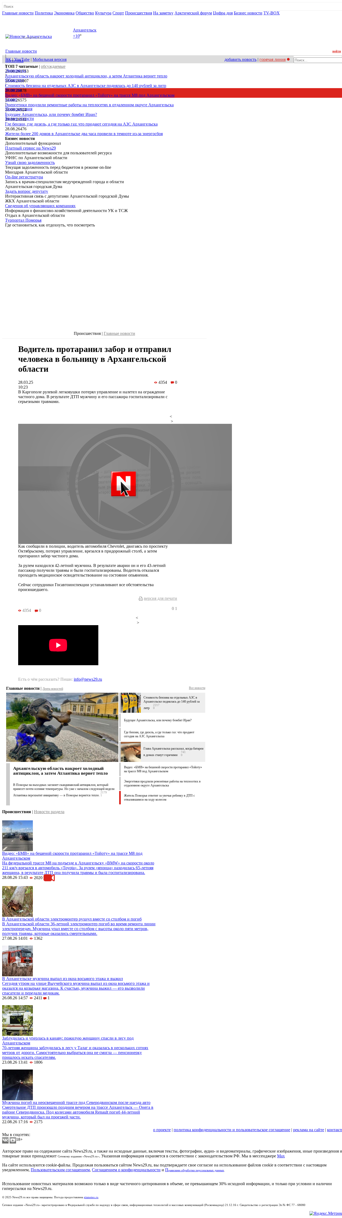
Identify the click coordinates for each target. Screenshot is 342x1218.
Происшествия (138, 13)
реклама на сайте (308, 1129)
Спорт (118, 13)
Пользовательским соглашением (60, 1170)
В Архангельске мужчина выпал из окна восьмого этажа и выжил (62, 978)
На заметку (163, 13)
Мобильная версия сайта (26, 1129)
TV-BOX (271, 13)
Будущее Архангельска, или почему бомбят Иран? (51, 114)
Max (281, 1156)
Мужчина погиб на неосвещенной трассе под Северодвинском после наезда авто (76, 1102)
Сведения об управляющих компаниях (40, 205)
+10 (76, 36)
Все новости (197, 688)
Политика (44, 13)
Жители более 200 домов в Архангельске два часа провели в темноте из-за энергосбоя (84, 133)
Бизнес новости (248, 13)
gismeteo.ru (91, 1197)
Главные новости (18, 13)
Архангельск (84, 30)
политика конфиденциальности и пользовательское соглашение (232, 1129)
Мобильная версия (50, 59)
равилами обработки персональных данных (196, 1170)
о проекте (162, 1129)
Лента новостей (52, 689)
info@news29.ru (88, 679)
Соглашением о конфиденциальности (126, 1170)
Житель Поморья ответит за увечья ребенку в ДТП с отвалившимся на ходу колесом (159, 797)
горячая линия (272, 59)
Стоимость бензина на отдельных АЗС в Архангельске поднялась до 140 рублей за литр (85, 85)
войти (336, 51)
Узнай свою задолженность (30, 162)
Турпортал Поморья (23, 220)
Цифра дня (223, 13)
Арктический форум (193, 13)
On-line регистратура (24, 177)
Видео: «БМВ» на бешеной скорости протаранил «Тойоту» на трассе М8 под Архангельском (89, 95)
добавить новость (240, 59)
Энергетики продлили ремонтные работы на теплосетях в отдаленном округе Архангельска (89, 105)
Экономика (64, 13)
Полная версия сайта (22, 17)
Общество (85, 13)
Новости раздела (49, 811)
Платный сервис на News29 (30, 148)
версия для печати (160, 598)
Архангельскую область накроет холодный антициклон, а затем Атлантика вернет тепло (86, 76)
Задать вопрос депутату (26, 191)
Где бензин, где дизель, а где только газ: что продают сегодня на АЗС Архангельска (81, 124)
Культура (103, 13)
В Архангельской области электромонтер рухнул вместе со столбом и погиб (72, 919)
